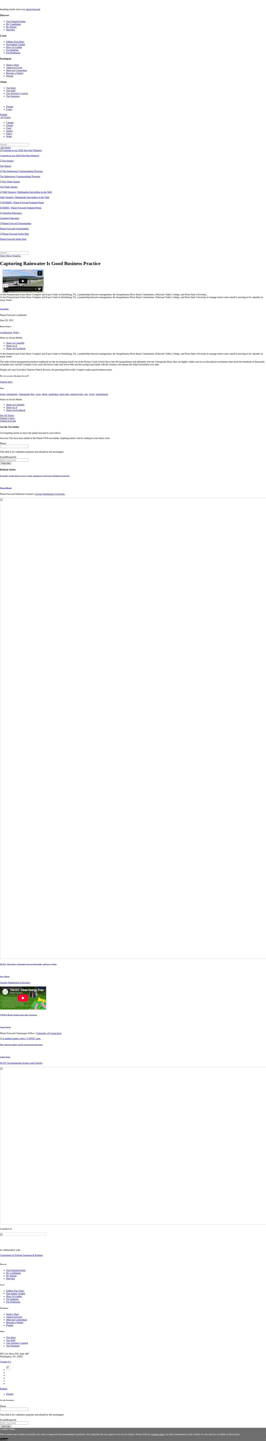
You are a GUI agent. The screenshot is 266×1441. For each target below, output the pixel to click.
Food (8, 128)
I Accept (4, 1439)
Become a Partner (14, 73)
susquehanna (102, 394)
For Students (12, 50)
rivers (91, 394)
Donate (9, 76)
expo (38, 394)
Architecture (6, 332)
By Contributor (13, 24)
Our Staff (10, 90)
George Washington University (50, 494)
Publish (3, 114)
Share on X (11, 345)
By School (11, 27)
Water (9, 136)
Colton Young (5, 1057)
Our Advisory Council (17, 93)
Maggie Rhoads (6, 488)
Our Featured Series (16, 21)
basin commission (8, 394)
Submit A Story (7, 418)
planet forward (33, 9)
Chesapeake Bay (26, 394)
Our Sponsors (13, 96)
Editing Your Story (15, 41)
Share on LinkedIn (15, 343)
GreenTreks (4, 309)
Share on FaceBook (15, 348)
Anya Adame (5, 976)
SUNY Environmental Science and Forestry (21, 1063)
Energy (9, 125)
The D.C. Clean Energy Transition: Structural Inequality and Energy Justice (28, 964)
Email (8, 457)
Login (9, 109)
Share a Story (12, 65)
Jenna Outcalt (5, 1027)
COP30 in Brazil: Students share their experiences (18, 1015)
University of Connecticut (48, 1033)
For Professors (13, 52)
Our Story (11, 88)
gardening (53, 394)
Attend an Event (14, 67)
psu (86, 394)
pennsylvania (76, 394)
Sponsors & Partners (33, 1255)
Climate (10, 122)
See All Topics (7, 415)
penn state (64, 394)
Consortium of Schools (11, 1255)
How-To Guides (14, 47)
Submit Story (6, 382)
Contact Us (5, 1361)
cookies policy (158, 1434)
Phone (3, 443)
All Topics (5, 117)
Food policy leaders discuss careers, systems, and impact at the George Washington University (35, 476)
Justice (9, 131)
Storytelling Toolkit (15, 44)
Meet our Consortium (16, 70)
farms (44, 394)
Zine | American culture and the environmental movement (21, 1045)
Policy (9, 133)
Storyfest (10, 29)
